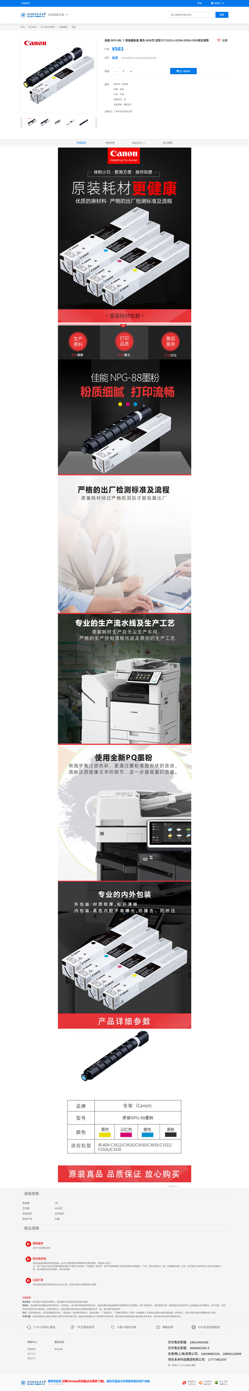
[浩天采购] (33, 15)
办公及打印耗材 (48, 27)
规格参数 (110, 142)
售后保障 (167, 142)
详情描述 (81, 142)
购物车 (220, 3)
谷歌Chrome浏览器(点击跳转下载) (83, 1381)
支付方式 (31, 1354)
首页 (23, 27)
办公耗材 (32, 27)
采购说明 (26, 3)
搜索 (222, 14)
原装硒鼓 (63, 27)
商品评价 (139, 142)
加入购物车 (185, 71)
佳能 (74, 27)
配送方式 (31, 1358)
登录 (200, 3)
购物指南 (31, 1349)
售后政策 (59, 1349)
